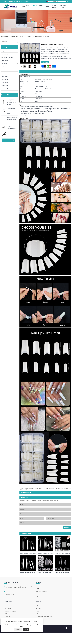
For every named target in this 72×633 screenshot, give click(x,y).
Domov (23, 6)
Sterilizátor (3, 66)
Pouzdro (39, 594)
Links (38, 605)
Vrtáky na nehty (4, 60)
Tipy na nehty (15, 36)
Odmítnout (18, 629)
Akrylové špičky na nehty (25, 36)
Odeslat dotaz (54, 6)
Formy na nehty (5, 76)
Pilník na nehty (4, 73)
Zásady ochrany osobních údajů (44, 616)
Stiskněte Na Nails (37, 495)
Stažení (47, 6)
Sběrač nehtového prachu (7, 57)
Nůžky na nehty (4, 82)
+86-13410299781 (25, 1)
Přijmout (26, 629)
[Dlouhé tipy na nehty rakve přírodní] (24, 66)
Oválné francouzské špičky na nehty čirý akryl (63, 553)
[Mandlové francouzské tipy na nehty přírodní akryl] (45, 563)
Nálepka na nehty (5, 79)
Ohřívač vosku (4, 69)
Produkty (34, 5)
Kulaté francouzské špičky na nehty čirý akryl (28, 553)
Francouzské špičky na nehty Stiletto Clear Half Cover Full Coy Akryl (63, 572)
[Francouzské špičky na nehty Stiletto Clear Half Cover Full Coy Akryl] (62, 563)
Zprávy (41, 5)
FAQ (38, 596)
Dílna (38, 588)
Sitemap (39, 608)
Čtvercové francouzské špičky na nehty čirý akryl (46, 553)
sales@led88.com (9, 1)
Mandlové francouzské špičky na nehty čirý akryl (28, 572)
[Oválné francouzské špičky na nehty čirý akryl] (62, 543)
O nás (28, 5)
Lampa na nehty (5, 51)
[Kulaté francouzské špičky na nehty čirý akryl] (28, 543)
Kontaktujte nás (63, 6)
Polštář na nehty (5, 85)
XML (38, 613)
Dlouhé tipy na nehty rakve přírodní (41, 36)
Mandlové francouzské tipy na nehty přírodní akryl (46, 572)
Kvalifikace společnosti (42, 591)
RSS (38, 611)
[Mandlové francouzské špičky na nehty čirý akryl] (28, 563)
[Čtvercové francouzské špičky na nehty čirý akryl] (45, 543)
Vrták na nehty (4, 54)
